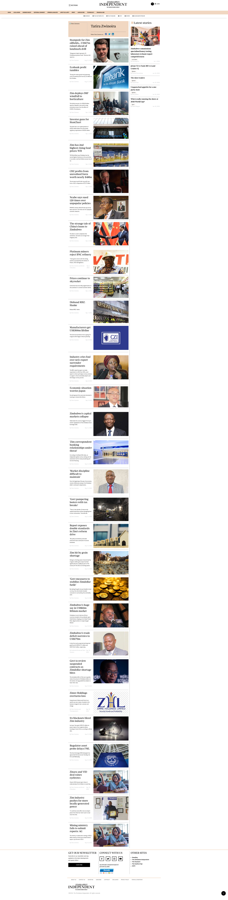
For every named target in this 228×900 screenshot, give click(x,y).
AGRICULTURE (81, 12)
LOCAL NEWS (17, 12)
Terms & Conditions (137, 879)
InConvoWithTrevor (139, 16)
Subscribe (98, 879)
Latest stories (142, 22)
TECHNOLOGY (90, 12)
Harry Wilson (135, 94)
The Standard (111, 16)
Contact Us (82, 879)
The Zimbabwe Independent (140, 859)
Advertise (90, 879)
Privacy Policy (125, 879)
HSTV (120, 16)
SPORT (73, 12)
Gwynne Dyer (135, 82)
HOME (9, 12)
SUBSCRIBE (79, 865)
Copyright (107, 879)
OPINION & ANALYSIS (52, 12)
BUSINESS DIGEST (27, 12)
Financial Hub (100, 12)
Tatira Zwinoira (75, 60)
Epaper (128, 16)
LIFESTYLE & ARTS (64, 12)
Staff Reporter (135, 61)
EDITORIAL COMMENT (39, 12)
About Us (73, 879)
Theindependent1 (74, 711)
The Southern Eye (99, 16)
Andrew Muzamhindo (137, 73)
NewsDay (87, 16)
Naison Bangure (136, 106)
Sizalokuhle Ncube (75, 650)
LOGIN (158, 4)
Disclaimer (115, 879)
